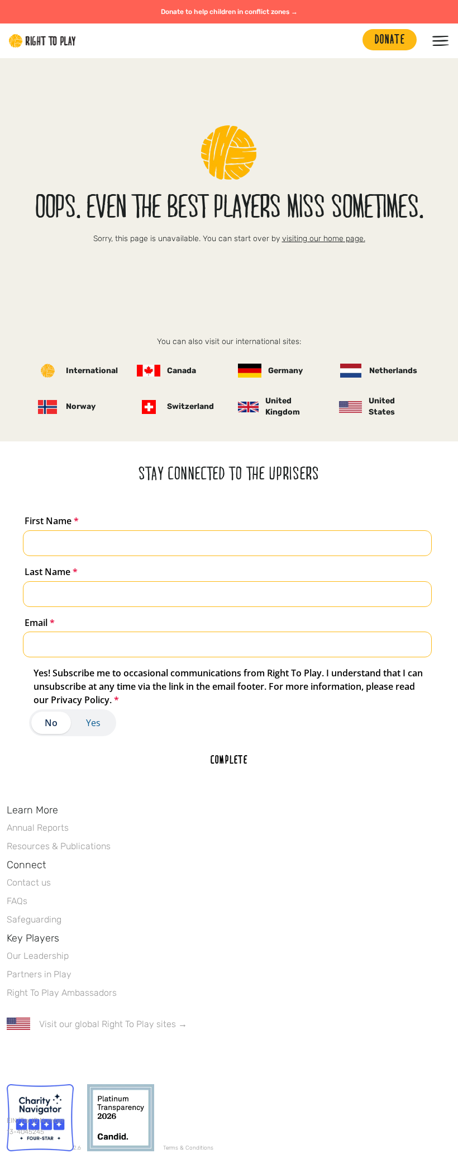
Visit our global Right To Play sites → (113, 1024)
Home (42, 41)
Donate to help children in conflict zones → (229, 12)
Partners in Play (39, 974)
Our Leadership (38, 955)
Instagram (60, 1057)
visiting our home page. (323, 238)
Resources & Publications (59, 846)
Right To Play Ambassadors (62, 992)
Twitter (36, 1057)
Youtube (107, 1057)
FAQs (17, 901)
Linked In (83, 1057)
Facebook (13, 1057)
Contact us (29, 882)
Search (348, 41)
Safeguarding (34, 919)
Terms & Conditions (188, 1148)
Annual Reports (38, 827)
